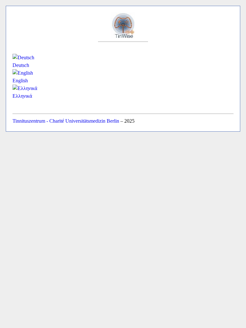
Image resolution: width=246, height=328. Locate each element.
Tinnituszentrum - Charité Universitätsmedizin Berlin (65, 121)
